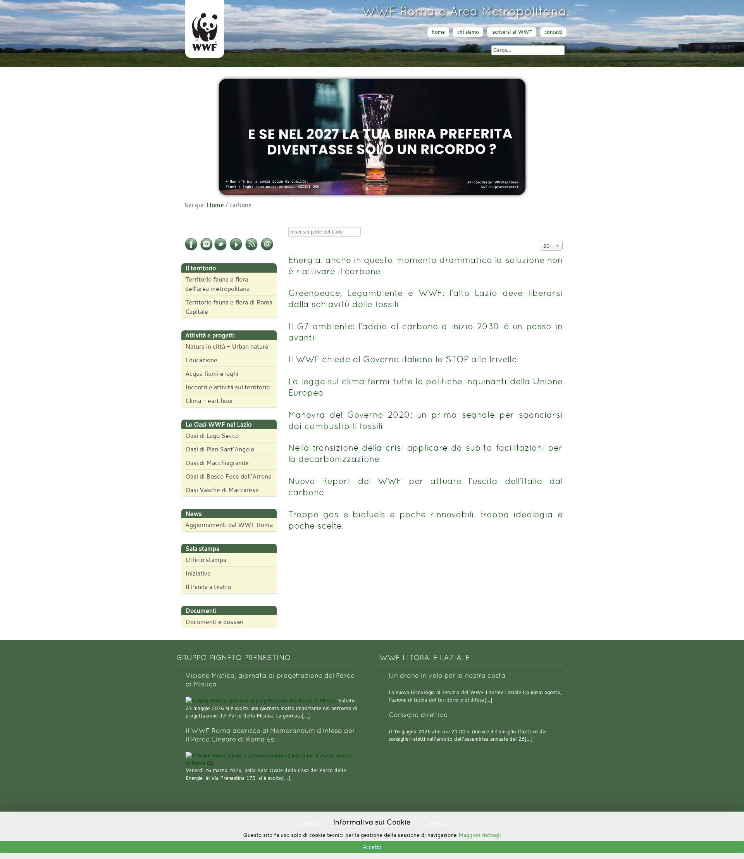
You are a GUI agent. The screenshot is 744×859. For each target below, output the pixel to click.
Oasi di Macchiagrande (217, 462)
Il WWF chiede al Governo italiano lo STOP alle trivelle (402, 359)
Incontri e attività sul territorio (227, 387)
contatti (553, 32)
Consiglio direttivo (418, 715)
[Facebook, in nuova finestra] (191, 249)
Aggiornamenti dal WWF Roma (229, 524)
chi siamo (468, 32)
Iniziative (198, 573)
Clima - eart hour (209, 400)
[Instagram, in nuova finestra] (207, 249)
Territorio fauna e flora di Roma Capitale (228, 307)
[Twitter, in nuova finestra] (220, 249)
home (438, 32)
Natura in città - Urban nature (227, 346)
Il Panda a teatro (208, 586)
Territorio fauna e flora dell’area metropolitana (217, 284)
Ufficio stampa (205, 559)
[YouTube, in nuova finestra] (236, 249)
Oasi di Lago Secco (212, 435)
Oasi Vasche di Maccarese (222, 490)
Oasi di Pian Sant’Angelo (219, 449)
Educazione (201, 360)
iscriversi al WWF (511, 32)
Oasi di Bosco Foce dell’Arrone (228, 476)
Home (215, 204)
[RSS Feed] (251, 249)
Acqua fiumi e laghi (211, 373)
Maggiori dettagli (479, 834)
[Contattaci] (267, 249)
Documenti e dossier (214, 621)
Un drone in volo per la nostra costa (447, 675)
